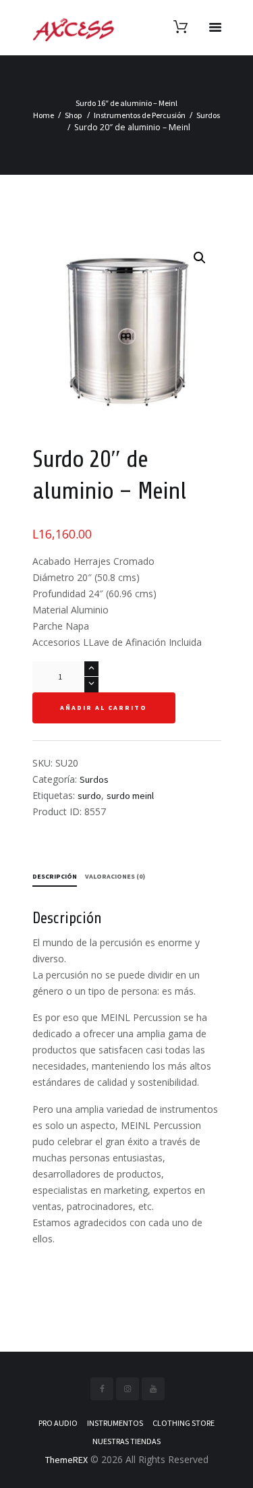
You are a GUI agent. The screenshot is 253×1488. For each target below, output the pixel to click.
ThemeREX (66, 1460)
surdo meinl (130, 796)
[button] (200, 258)
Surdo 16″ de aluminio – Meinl (126, 103)
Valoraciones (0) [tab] (115, 876)
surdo (89, 796)
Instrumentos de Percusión (140, 115)
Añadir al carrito (103, 707)
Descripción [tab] (54, 876)
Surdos (208, 115)
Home (43, 115)
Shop (73, 115)
